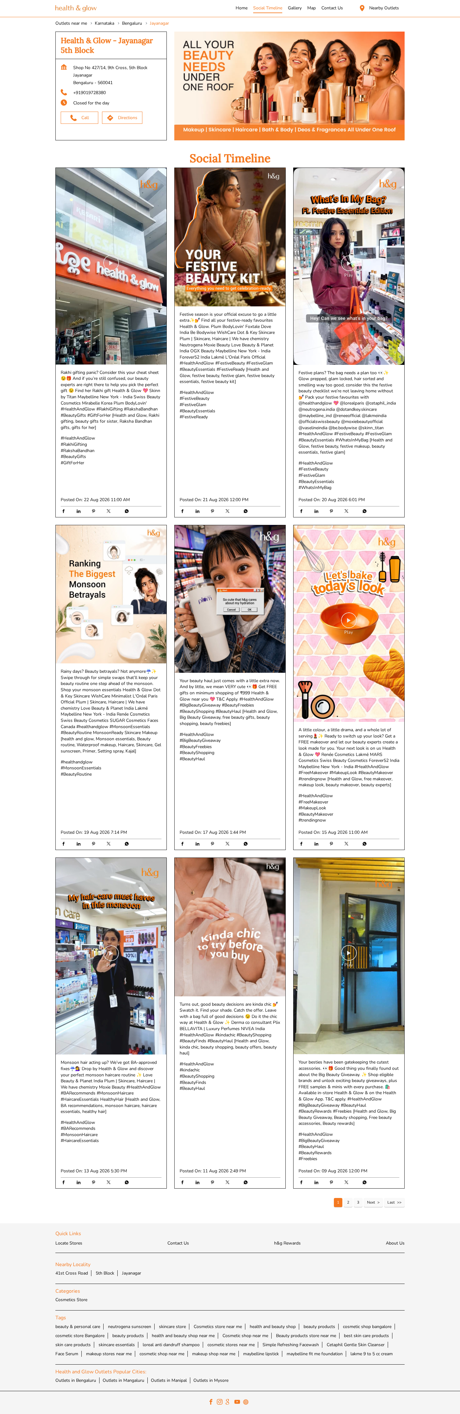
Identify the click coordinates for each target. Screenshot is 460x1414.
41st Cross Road (71, 1273)
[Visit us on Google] (230, 1402)
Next (371, 1202)
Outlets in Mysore (210, 1380)
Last (391, 1202)
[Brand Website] (247, 1402)
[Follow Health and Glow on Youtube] (238, 1402)
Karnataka (104, 23)
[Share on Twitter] (110, 512)
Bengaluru (132, 23)
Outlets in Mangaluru (123, 1380)
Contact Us (178, 1243)
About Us (395, 1243)
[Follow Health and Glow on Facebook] (212, 1402)
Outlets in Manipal (169, 1380)
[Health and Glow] (76, 8)
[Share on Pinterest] (95, 512)
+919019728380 (89, 93)
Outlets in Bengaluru (75, 1380)
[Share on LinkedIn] (80, 512)
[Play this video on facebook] (111, 266)
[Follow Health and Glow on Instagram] (221, 1402)
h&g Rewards (287, 1243)
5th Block (105, 1273)
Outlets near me (71, 23)
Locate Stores (68, 1243)
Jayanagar (131, 1273)
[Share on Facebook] (65, 512)
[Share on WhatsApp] (125, 512)
